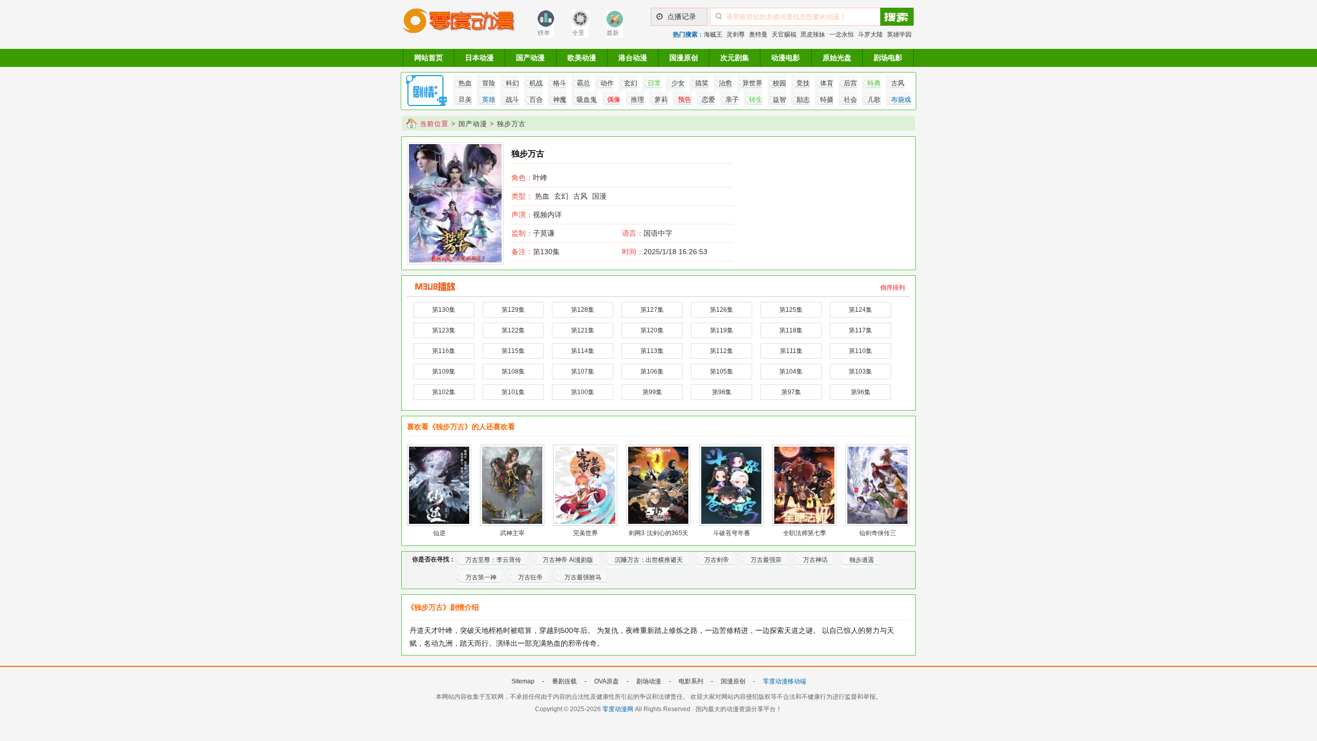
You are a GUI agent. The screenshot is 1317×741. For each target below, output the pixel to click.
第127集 (652, 309)
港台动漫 (632, 58)
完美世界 (585, 533)
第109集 (443, 371)
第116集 (443, 351)
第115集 (513, 351)
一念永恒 (841, 34)
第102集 (443, 392)
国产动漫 (530, 58)
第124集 (860, 309)
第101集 (513, 392)
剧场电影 (888, 58)
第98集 (722, 392)
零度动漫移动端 (784, 681)
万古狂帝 (530, 577)
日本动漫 (479, 58)
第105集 (721, 371)
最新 (613, 33)
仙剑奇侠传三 (877, 533)
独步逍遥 (861, 559)
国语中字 (658, 233)
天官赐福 (784, 34)
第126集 (721, 309)
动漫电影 (785, 58)
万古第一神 (481, 577)
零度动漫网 (617, 709)
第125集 (791, 309)
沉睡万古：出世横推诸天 (649, 559)
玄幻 (561, 196)
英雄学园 (899, 34)
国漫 (599, 196)
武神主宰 (512, 533)
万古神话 (815, 559)
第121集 (582, 330)
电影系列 (691, 681)
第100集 (582, 392)
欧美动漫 (581, 58)
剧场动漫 (648, 681)
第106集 (652, 371)
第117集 (860, 330)
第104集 (791, 371)
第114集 (582, 351)
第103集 (860, 371)
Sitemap (523, 681)
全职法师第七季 (804, 533)
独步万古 (511, 124)
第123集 (443, 330)
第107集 (582, 371)
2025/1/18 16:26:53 (664, 252)
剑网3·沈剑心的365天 (658, 533)
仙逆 (439, 533)
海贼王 (713, 34)
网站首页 (428, 58)
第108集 (513, 371)
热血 (542, 196)
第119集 (721, 330)
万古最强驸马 (582, 577)
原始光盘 (837, 58)
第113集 (652, 351)
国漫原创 (683, 58)
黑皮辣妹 (812, 34)
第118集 (791, 330)
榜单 (544, 33)
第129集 (513, 309)
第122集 (513, 330)
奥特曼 (758, 34)
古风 (580, 196)
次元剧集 (734, 58)
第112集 (721, 351)
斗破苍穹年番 (731, 533)
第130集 (535, 252)
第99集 (652, 392)
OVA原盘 (606, 681)
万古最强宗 (766, 559)
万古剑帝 (716, 559)
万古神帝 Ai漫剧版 (568, 559)
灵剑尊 (735, 34)
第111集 (791, 351)
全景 (578, 33)
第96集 (860, 392)
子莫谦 (533, 233)
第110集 (860, 351)
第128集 (582, 309)
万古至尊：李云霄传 (493, 559)
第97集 (791, 392)
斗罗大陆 (870, 34)
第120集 (652, 330)
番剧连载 (564, 681)
